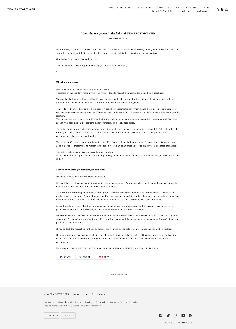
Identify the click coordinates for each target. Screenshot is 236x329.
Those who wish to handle (69, 302)
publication (49, 302)
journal (76, 294)
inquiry (88, 302)
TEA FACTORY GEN (182, 323)
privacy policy (132, 302)
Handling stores (99, 294)
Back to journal (120, 275)
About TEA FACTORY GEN (56, 294)
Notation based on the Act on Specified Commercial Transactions (73, 306)
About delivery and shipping (109, 302)
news (86, 294)
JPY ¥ (67, 315)
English (50, 315)
